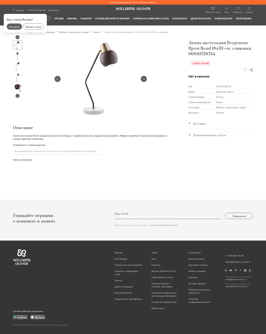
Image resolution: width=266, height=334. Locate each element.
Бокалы (118, 280)
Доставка (199, 123)
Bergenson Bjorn (225, 91)
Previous (18, 37)
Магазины (54, 10)
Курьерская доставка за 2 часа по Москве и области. (133, 2)
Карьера (192, 277)
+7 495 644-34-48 (36, 10)
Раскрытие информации (163, 301)
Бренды (59, 18)
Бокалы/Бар (179, 18)
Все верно (14, 26)
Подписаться (239, 216)
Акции (154, 252)
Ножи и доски (223, 18)
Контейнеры (121, 258)
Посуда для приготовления (112, 18)
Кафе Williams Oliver (162, 277)
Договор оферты (197, 283)
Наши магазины (196, 258)
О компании (194, 252)
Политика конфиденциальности (199, 300)
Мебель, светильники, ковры (74, 32)
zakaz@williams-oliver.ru (238, 261)
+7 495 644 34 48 (234, 255)
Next (18, 96)
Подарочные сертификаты (128, 298)
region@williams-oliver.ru (236, 286)
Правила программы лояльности (199, 291)
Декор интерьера (201, 18)
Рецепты (155, 264)
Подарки (86, 18)
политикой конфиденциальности (163, 224)
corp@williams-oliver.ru (235, 279)
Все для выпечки (123, 292)
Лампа (96, 32)
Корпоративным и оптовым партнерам (162, 284)
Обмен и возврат (197, 271)
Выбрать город (33, 26)
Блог (153, 258)
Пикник (72, 18)
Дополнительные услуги (209, 134)
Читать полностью (22, 159)
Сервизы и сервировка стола (151, 18)
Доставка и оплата (198, 264)
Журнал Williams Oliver (163, 271)
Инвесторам (158, 308)
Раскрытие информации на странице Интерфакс (164, 294)
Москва (20, 10)
